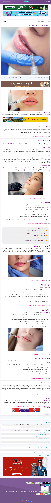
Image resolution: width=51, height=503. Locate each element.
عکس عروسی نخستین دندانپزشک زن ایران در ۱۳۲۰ (41, 436)
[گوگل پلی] (38, 483)
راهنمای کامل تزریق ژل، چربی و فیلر (37, 280)
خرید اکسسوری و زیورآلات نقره (44, 424)
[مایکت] (47, 483)
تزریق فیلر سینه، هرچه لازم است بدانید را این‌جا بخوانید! (35, 240)
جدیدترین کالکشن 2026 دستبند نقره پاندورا (17, 424)
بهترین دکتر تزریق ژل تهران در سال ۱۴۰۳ (36, 305)
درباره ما (32, 491)
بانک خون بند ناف (39, 427)
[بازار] (30, 483)
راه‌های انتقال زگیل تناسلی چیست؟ (39, 235)
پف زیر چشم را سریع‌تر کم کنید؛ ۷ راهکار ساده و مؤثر (41, 442)
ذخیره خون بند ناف (34, 424)
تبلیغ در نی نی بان (11, 491)
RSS (2, 491)
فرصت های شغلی (23, 491)
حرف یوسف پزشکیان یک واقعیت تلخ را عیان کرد (41, 452)
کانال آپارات (17, 491)
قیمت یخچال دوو (46, 427)
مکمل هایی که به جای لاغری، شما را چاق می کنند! (41, 434)
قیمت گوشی (28, 424)
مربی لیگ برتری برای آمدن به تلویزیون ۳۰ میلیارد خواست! (39, 448)
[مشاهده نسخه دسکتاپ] (1, 2)
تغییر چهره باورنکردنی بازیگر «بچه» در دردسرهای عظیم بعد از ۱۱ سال (39, 438)
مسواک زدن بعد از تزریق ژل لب (38, 354)
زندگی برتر (6, 491)
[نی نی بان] (26, 1)
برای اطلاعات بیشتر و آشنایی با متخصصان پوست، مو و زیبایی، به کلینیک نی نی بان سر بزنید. (32, 406)
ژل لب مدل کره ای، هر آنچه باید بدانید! (37, 198)
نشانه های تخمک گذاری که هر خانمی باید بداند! (37, 238)
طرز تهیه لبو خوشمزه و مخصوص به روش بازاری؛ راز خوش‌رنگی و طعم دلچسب (31, 233)
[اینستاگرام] (39, 494)
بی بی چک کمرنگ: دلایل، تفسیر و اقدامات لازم (37, 230)
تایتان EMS (33, 427)
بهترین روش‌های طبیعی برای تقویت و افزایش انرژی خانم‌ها (40, 440)
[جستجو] (4, 2)
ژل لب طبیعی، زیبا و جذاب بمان (38, 136)
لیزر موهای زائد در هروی (25, 427)
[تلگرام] (47, 494)
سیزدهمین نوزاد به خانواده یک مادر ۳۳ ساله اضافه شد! (40, 432)
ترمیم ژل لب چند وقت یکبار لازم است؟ (37, 378)
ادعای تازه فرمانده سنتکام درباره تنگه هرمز (42, 450)
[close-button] (40, 485)
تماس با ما (28, 491)
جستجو (36, 491)
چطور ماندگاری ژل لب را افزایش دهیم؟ (36, 394)
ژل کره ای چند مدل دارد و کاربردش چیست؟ (36, 223)
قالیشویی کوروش (5, 424)
